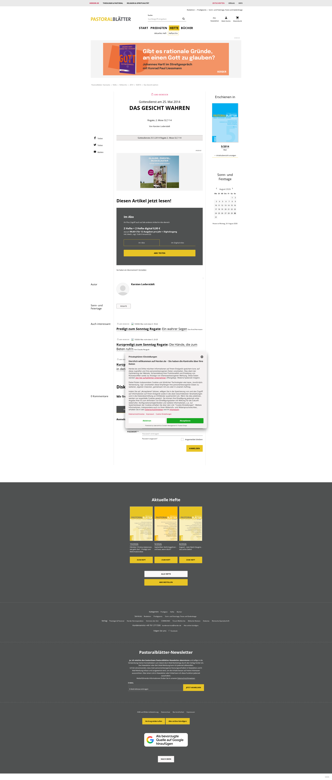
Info (240, 3)
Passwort (133, 431)
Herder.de (94, 3)
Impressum (191, 712)
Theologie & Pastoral (113, 3)
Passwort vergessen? (149, 439)
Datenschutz (165, 712)
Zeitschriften (218, 3)
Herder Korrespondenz (135, 621)
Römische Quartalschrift (220, 621)
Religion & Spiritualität (138, 3)
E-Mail (131, 683)
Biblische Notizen (194, 621)
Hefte (174, 28)
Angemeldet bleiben (194, 439)
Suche (150, 15)
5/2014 (138, 85)
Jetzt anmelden (193, 687)
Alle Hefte (166, 574)
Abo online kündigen (191, 625)
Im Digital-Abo (177, 242)
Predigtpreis (201, 10)
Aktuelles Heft (160, 33)
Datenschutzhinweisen (186, 678)
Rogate (123, 306)
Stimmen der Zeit (152, 621)
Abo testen (159, 253)
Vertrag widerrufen (153, 721)
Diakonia (206, 621)
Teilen (100, 138)
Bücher (187, 28)
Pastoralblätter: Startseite (100, 85)
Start (143, 28)
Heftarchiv (173, 33)
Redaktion (191, 10)
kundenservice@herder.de (171, 625)
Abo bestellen (166, 582)
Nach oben (166, 759)
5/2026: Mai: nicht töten (143, 324)
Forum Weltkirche (179, 621)
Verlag (231, 3)
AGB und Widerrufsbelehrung (147, 712)
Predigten (158, 28)
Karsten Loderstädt (161, 126)
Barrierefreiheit (178, 712)
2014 (131, 85)
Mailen (100, 152)
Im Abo (142, 242)
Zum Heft (141, 560)
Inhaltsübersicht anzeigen (226, 155)
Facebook (174, 631)
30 (235, 213)
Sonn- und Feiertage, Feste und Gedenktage (226, 10)
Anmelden (142, 270)
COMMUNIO (165, 621)
